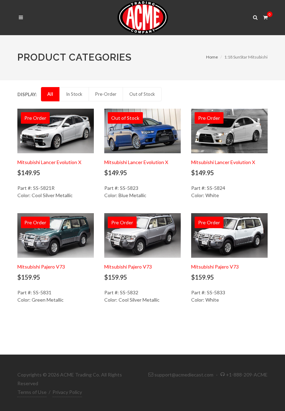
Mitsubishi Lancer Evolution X (49, 162)
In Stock (74, 94)
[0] (265, 16)
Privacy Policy (67, 392)
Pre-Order (105, 94)
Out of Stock (142, 94)
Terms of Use (32, 392)
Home (212, 57)
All (50, 94)
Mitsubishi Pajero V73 (41, 267)
